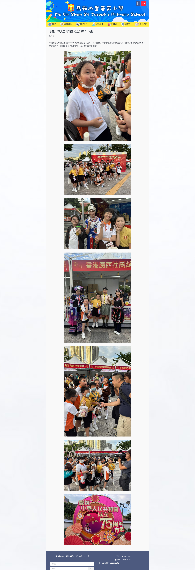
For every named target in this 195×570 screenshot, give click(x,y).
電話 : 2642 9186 (123, 556)
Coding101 (114, 562)
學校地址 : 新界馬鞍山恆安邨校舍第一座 (73, 556)
